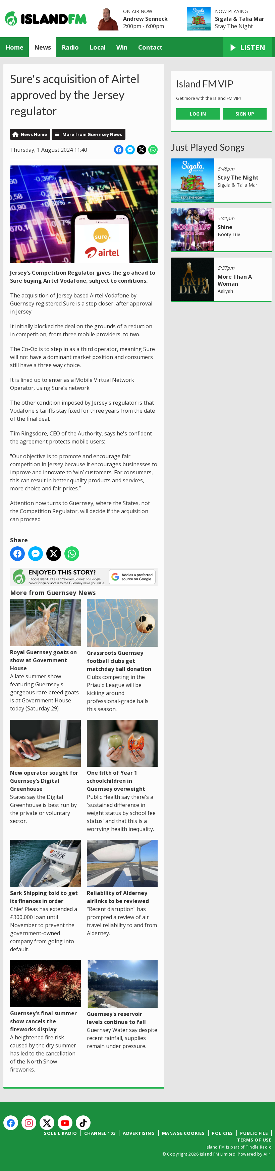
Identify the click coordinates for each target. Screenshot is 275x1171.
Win (121, 47)
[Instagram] (28, 1122)
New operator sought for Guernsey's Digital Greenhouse (44, 781)
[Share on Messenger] (130, 149)
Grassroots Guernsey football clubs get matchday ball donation (119, 661)
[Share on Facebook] (118, 149)
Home (14, 47)
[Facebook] (10, 1122)
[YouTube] (65, 1122)
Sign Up (244, 114)
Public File (254, 1133)
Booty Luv (229, 234)
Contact (150, 47)
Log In (198, 114)
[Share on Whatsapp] (153, 149)
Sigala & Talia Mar (239, 19)
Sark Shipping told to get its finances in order (44, 897)
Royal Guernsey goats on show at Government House (43, 660)
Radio (70, 47)
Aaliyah (225, 291)
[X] (47, 1122)
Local (98, 47)
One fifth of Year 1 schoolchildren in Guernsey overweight (116, 781)
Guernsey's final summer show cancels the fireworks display (43, 1021)
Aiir (267, 1154)
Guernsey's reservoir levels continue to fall (116, 1018)
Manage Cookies (183, 1133)
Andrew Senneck (145, 19)
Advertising (139, 1133)
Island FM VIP (204, 83)
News (42, 47)
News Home (34, 134)
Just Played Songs (207, 147)
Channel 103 (100, 1133)
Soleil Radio (60, 1133)
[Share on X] (141, 149)
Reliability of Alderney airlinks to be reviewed (118, 897)
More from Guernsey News (92, 134)
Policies (222, 1133)
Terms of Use (254, 1140)
